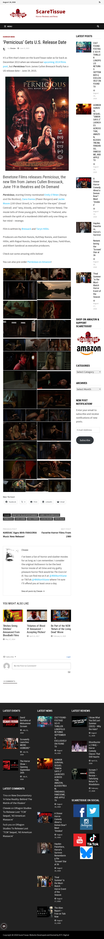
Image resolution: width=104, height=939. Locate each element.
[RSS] (99, 1)
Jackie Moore (46, 519)
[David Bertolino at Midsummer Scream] (10, 718)
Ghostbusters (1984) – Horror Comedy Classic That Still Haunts (94, 749)
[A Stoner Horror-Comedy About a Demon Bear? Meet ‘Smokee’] (83, 179)
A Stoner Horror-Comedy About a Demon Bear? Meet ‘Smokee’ (97, 191)
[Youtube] (89, 1)
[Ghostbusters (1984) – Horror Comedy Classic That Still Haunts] (79, 742)
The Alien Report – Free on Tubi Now (60, 912)
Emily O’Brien (51, 194)
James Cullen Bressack (49, 515)
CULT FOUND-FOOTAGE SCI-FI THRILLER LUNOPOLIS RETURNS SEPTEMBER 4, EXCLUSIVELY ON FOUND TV (97, 65)
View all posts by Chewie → (33, 591)
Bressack (26, 228)
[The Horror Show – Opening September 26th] (10, 761)
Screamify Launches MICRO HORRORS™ (25, 743)
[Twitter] (93, 1)
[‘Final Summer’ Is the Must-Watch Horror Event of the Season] (83, 274)
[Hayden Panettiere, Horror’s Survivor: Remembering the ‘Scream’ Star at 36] (83, 223)
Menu (9, 26)
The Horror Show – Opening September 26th (25, 767)
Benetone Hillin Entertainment (24, 515)
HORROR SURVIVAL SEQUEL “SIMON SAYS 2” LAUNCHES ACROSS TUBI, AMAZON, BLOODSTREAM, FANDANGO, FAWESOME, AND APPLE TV (97, 133)
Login (68, 657)
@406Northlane (58, 575)
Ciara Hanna (28, 199)
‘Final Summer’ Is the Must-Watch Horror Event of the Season (97, 285)
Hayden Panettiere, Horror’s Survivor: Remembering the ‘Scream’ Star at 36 (97, 239)
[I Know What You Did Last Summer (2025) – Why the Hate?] (79, 718)
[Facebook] (86, 1)
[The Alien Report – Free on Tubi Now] (45, 908)
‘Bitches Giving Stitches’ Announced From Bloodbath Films (11, 630)
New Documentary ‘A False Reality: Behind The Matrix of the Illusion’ (17, 799)
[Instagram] (96, 1)
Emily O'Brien (33, 519)
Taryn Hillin (42, 228)
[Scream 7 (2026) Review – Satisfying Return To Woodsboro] (79, 770)
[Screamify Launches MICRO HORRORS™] (10, 739)
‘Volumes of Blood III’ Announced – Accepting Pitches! (36, 629)
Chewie (13, 48)
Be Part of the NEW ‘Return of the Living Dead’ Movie (61, 629)
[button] (14, 274)
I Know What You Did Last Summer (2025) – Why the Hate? (95, 723)
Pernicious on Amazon (39, 261)
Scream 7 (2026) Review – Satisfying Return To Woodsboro (94, 777)
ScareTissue (50, 11)
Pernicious (8, 519)
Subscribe (85, 440)
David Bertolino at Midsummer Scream (25, 722)
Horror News (9, 37)
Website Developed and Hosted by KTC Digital (49, 935)
